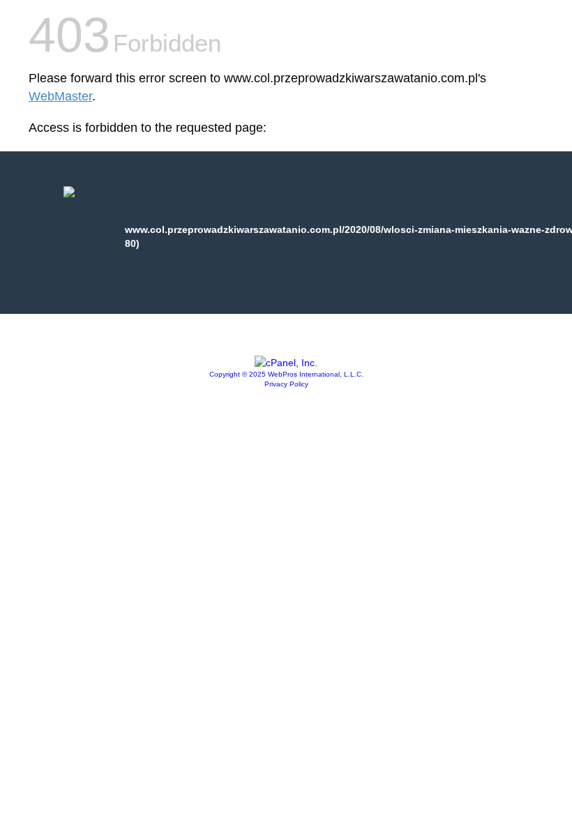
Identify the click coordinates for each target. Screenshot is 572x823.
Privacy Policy (286, 384)
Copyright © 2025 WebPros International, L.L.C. (286, 374)
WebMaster (60, 96)
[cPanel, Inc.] (286, 362)
